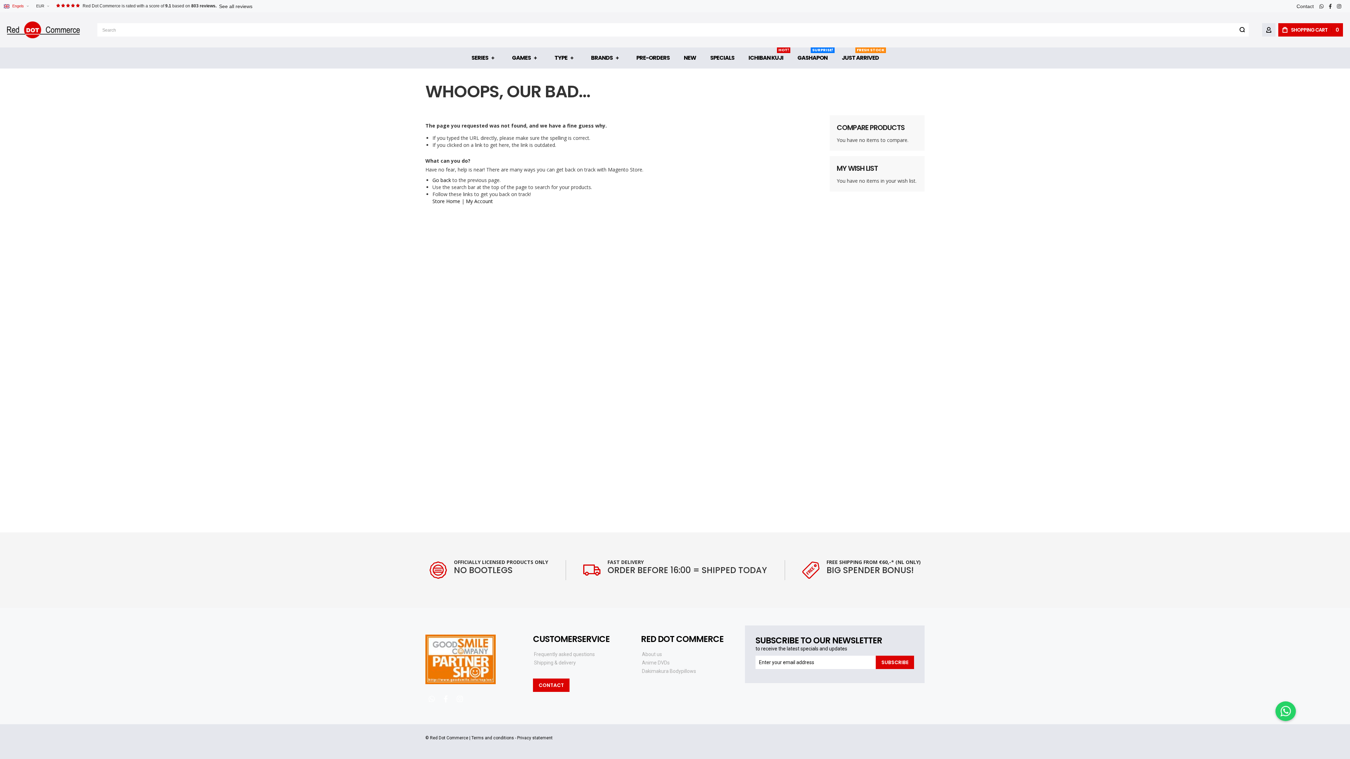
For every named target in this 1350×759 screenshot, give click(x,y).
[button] (42, 6)
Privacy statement (535, 737)
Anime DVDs (656, 663)
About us (652, 654)
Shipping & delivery (555, 663)
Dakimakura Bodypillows (669, 671)
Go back (441, 180)
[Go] (1242, 30)
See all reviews (235, 6)
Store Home (446, 201)
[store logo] (43, 29)
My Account (479, 201)
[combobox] (673, 30)
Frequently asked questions (564, 654)
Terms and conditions (492, 737)
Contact (1305, 6)
